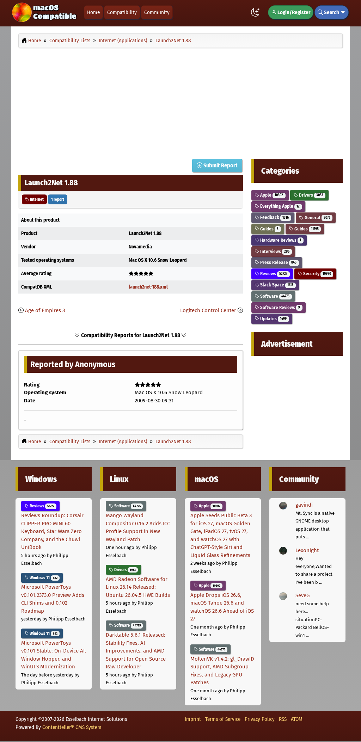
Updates (273, 318)
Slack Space (276, 284)
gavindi (304, 505)
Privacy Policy (260, 719)
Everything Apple (279, 206)
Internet (36, 199)
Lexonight (307, 550)
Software (274, 296)
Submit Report (220, 165)
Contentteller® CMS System (72, 727)
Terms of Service (222, 719)
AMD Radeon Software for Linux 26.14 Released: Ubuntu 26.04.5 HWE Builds (138, 587)
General (317, 217)
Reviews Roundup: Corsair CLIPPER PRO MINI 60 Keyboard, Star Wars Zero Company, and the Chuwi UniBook (52, 531)
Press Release (277, 262)
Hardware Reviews (280, 240)
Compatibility (122, 12)
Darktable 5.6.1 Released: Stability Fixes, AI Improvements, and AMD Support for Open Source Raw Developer (136, 651)
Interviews (274, 251)
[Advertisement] (180, 101)
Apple (271, 195)
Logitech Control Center (208, 310)
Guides (269, 228)
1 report (57, 199)
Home (93, 12)
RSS (283, 719)
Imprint (193, 719)
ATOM (296, 719)
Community (157, 12)
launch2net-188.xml (148, 287)
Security (316, 273)
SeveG (302, 595)
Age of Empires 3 (45, 310)
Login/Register (293, 12)
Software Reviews (279, 307)
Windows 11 (43, 577)
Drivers (310, 195)
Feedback (274, 217)
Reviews (273, 273)
